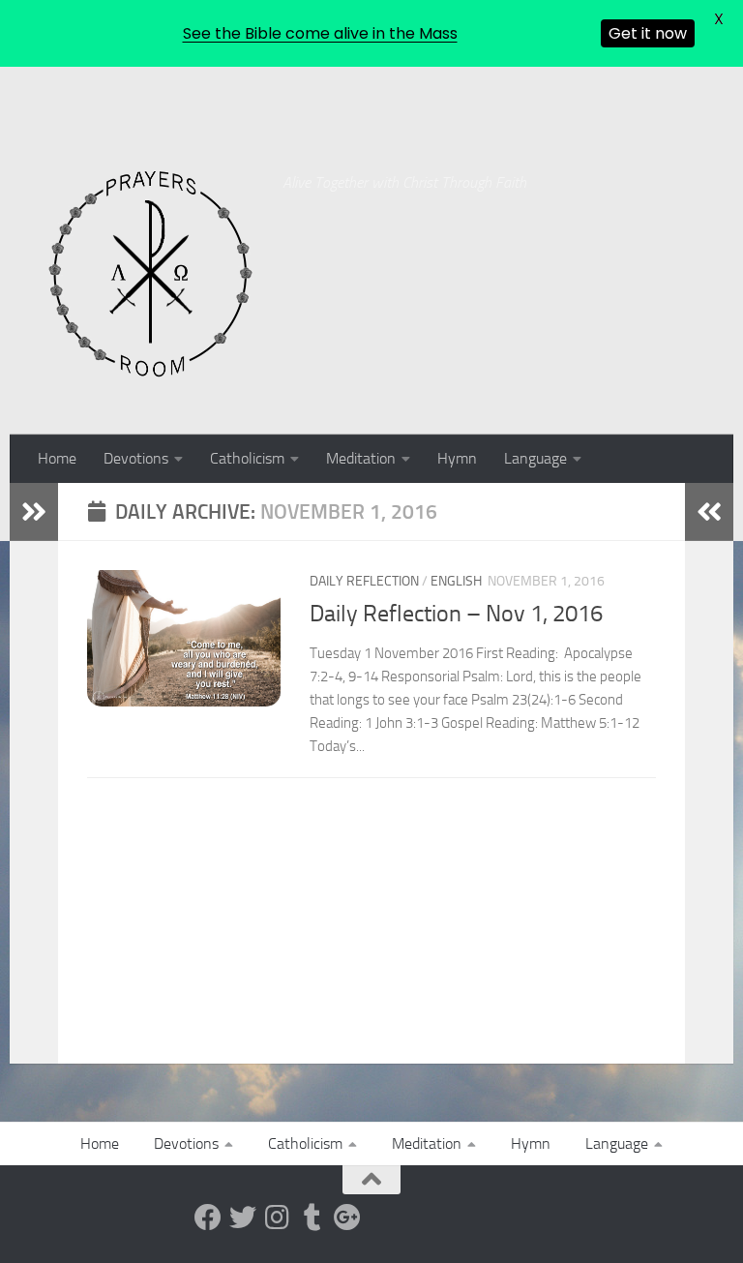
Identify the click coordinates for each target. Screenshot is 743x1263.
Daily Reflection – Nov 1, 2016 (456, 613)
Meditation (361, 458)
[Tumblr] (312, 1217)
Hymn (457, 458)
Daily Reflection (364, 581)
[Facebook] (208, 1217)
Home (57, 458)
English (456, 581)
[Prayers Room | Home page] (151, 275)
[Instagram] (277, 1217)
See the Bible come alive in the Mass (320, 33)
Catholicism (247, 458)
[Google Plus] (347, 1217)
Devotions (136, 458)
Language (535, 458)
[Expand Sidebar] (34, 512)
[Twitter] (242, 1217)
